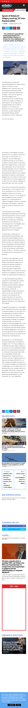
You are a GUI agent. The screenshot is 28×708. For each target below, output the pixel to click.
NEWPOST (18, 376)
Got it (18, 704)
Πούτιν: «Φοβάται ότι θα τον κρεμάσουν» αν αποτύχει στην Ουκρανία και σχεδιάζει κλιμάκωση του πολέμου (14, 47)
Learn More (11, 704)
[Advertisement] (14, 393)
